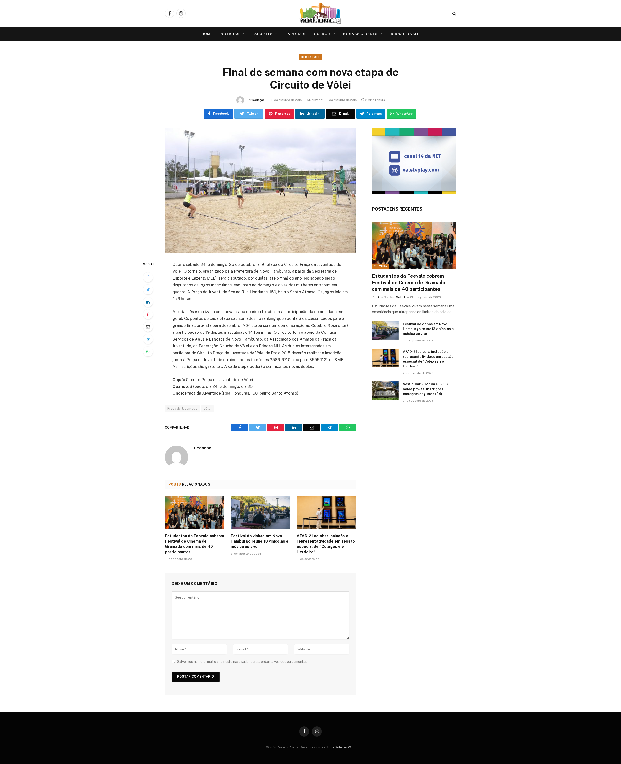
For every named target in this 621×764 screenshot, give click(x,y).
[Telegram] (148, 339)
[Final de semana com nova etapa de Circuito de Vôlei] (260, 190)
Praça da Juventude (182, 408)
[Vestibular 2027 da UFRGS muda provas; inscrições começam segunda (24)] (385, 390)
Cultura (380, 266)
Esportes (262, 34)
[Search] (453, 13)
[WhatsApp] (148, 351)
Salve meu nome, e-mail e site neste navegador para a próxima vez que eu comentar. (242, 662)
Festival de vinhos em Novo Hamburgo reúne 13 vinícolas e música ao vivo (259, 541)
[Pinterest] (148, 314)
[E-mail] (148, 327)
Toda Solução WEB (341, 747)
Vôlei (208, 408)
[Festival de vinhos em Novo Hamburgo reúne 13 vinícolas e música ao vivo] (260, 512)
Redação (258, 100)
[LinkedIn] (148, 302)
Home (206, 34)
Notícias (230, 34)
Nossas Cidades (360, 34)
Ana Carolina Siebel (391, 297)
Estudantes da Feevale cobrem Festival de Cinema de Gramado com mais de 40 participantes (194, 544)
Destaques (310, 57)
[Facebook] (148, 277)
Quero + (322, 34)
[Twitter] (148, 289)
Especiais (296, 34)
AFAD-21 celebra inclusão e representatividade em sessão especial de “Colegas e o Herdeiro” (326, 544)
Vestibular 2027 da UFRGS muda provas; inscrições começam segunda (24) (425, 389)
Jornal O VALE (405, 34)
